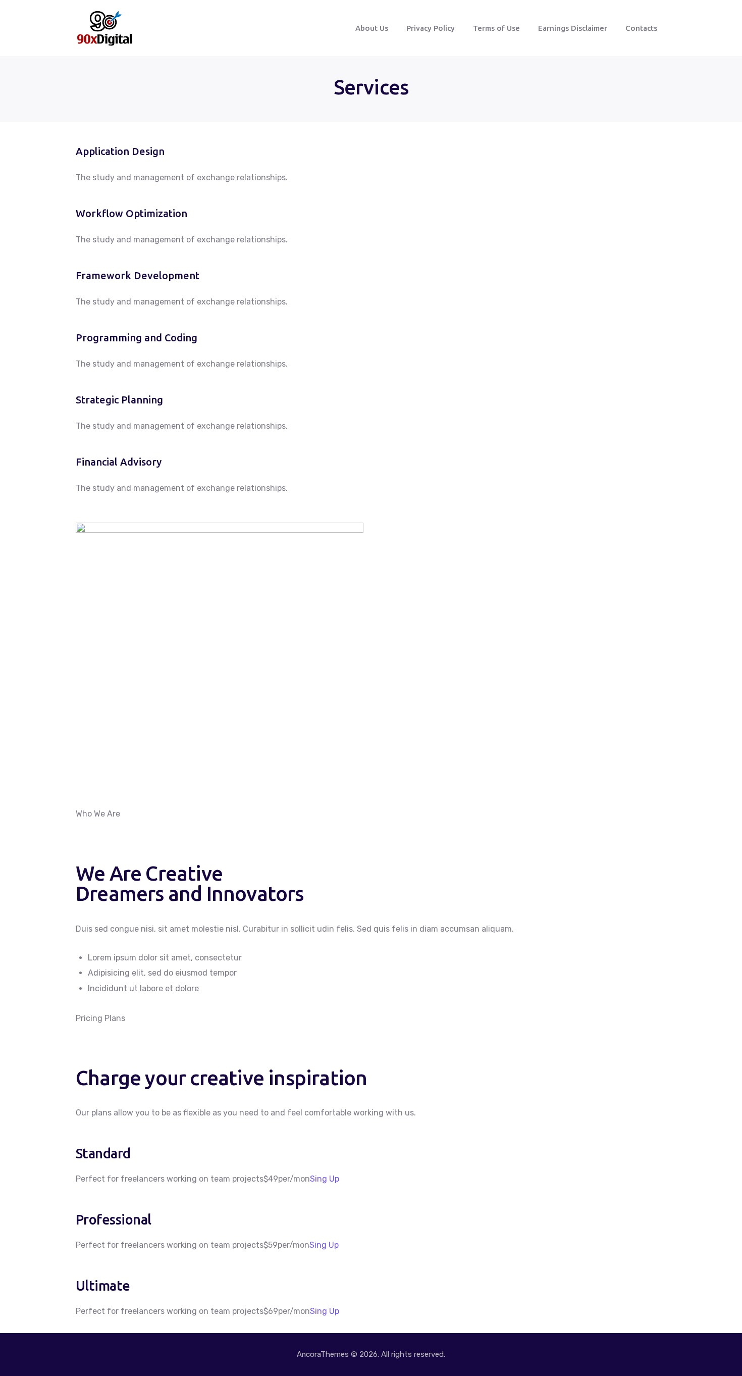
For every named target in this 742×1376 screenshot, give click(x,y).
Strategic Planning (119, 399)
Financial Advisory (119, 462)
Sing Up (324, 1179)
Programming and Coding (136, 337)
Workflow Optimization (131, 213)
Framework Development (137, 275)
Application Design (120, 151)
